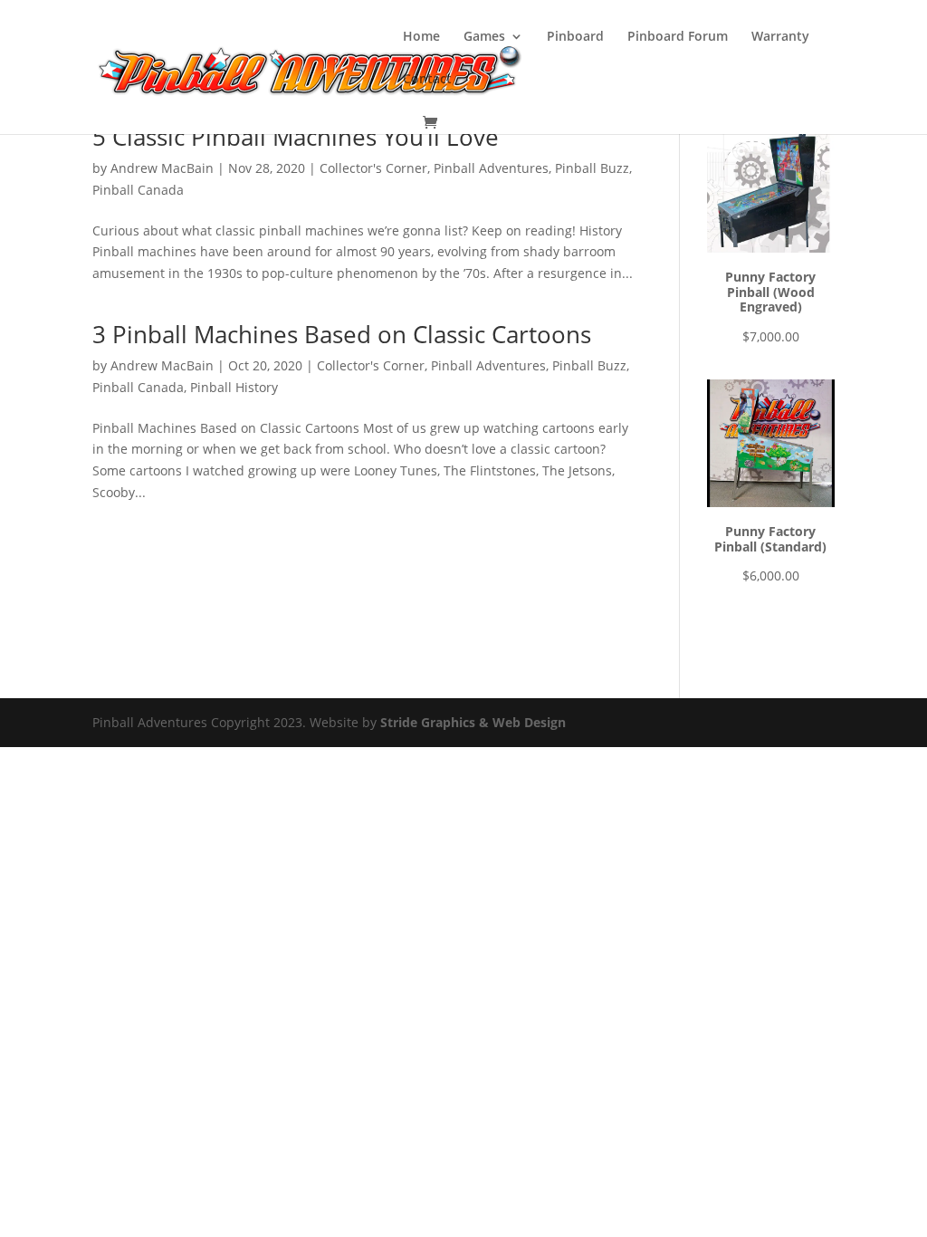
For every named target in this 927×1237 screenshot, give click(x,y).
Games (484, 37)
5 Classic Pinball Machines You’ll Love (295, 136)
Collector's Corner (373, 168)
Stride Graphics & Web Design (473, 722)
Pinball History (234, 387)
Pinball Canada (138, 189)
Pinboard (575, 37)
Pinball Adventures (491, 168)
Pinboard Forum (677, 37)
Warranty (780, 37)
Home (421, 37)
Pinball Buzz (592, 168)
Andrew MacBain (162, 168)
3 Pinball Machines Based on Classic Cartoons (341, 334)
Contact (427, 79)
